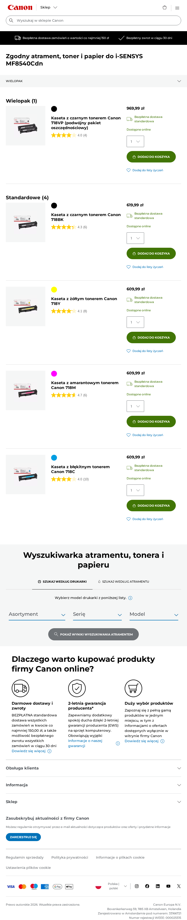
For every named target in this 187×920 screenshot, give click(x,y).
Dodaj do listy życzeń (147, 170)
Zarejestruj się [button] (23, 837)
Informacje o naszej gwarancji (85, 743)
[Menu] (177, 7)
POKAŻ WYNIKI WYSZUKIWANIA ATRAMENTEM (96, 634)
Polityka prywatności (69, 857)
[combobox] (93, 20)
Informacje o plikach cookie (120, 857)
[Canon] (20, 7)
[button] (130, 598)
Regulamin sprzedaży (25, 857)
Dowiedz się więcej (29, 751)
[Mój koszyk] (165, 7)
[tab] (62, 581)
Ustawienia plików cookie (28, 867)
